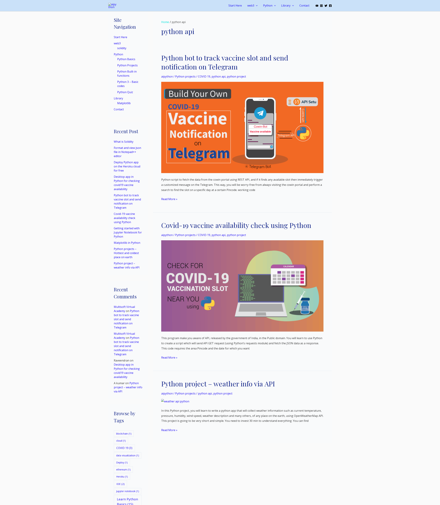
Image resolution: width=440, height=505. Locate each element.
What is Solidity (123, 142)
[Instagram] (321, 5)
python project (236, 76)
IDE (120, 484)
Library (285, 5)
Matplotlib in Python (127, 243)
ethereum (123, 469)
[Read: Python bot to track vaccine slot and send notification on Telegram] (242, 127)
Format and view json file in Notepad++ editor (127, 152)
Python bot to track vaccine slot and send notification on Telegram (126, 319)
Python (267, 5)
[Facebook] (330, 5)
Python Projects (127, 65)
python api (219, 76)
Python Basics (126, 59)
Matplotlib (124, 103)
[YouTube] (317, 5)
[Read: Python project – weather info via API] (175, 401)
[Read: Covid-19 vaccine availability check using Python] (242, 286)
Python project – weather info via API (128, 387)
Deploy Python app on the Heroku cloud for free (127, 167)
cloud (121, 440)
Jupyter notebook (127, 491)
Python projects (185, 76)
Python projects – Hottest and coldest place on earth (126, 253)
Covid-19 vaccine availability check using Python (124, 218)
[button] (256, 5)
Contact (304, 5)
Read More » (169, 199)
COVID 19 (124, 448)
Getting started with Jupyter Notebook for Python (128, 233)
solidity (121, 48)
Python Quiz (125, 92)
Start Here (235, 5)
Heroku (122, 476)
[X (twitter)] (325, 5)
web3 (250, 5)
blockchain (123, 433)
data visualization (127, 455)
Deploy (122, 462)
